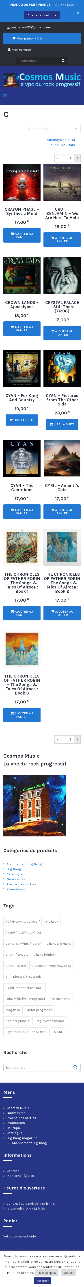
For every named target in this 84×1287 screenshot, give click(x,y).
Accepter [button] (42, 1281)
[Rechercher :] (42, 1067)
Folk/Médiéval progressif (25, 999)
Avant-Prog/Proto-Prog (23, 932)
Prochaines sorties (21, 884)
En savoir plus (47, 1273)
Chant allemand (59, 944)
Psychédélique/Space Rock (26, 1032)
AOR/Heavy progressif (22, 921)
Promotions (16, 889)
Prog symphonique (49, 1021)
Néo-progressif (17, 1021)
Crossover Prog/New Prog (51, 966)
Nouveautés (16, 879)
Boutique (14, 1128)
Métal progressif (39, 1010)
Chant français (16, 954)
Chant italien (15, 966)
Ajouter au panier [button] (23, 235)
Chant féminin (45, 954)
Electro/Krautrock (27, 977)
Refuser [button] (68, 1273)
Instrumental (61, 999)
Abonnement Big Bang (24, 864)
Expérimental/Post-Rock (24, 988)
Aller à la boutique (42, 15)
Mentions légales (20, 1176)
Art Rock (51, 921)
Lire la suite (23, 420)
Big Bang (14, 869)
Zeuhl (57, 1032)
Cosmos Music (18, 1108)
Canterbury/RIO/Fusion (23, 944)
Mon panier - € (28, 38)
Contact (13, 1171)
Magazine (13, 1010)
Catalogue (15, 874)
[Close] (77, 11)
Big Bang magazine (22, 1138)
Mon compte (21, 50)
